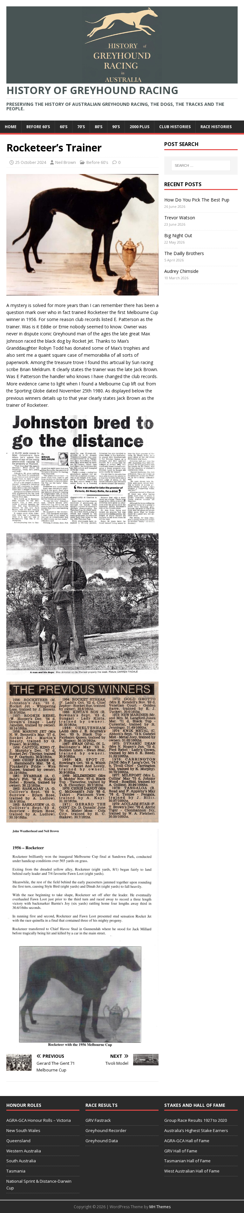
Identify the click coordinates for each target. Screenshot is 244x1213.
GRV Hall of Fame (180, 1151)
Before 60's (97, 162)
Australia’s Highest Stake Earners (196, 1130)
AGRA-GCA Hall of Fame (186, 1141)
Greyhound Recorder (105, 1130)
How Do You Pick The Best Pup (196, 200)
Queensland (18, 1141)
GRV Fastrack (98, 1120)
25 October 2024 (30, 162)
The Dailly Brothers (184, 253)
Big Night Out (178, 235)
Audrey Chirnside (181, 271)
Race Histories (216, 126)
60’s (63, 126)
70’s (81, 126)
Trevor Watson (179, 218)
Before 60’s (38, 126)
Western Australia (23, 1151)
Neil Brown (65, 162)
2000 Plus (139, 126)
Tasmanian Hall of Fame (187, 1161)
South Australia (21, 1161)
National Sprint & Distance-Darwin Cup (38, 1184)
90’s (116, 126)
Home (11, 126)
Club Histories (175, 126)
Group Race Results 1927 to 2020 (195, 1120)
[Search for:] (201, 165)
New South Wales (23, 1130)
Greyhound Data (101, 1141)
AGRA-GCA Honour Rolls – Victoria (38, 1120)
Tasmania (15, 1171)
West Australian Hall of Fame (192, 1171)
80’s (98, 126)
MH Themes (160, 1206)
